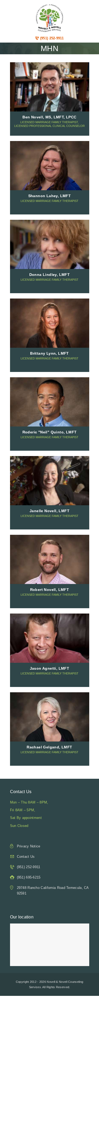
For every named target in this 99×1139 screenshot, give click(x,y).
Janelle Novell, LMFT (49, 511)
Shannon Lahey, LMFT (49, 196)
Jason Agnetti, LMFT (49, 668)
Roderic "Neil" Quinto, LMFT (49, 432)
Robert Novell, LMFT (49, 589)
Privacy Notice (28, 846)
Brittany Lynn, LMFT (49, 353)
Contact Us (26, 857)
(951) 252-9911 (51, 38)
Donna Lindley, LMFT (49, 274)
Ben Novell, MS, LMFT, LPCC (49, 117)
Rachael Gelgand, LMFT (49, 747)
